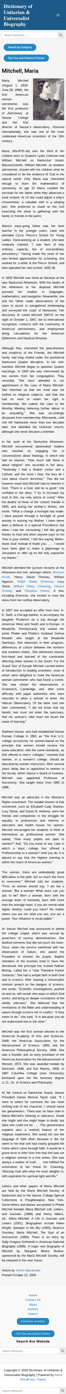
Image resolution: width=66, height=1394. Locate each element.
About (33, 1304)
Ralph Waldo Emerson (35, 581)
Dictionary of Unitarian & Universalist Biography (18, 14)
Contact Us (33, 1300)
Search (33, 1314)
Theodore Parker (36, 591)
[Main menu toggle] (58, 15)
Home (33, 1295)
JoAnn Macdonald (28, 1270)
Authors (33, 1309)
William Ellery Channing (32, 586)
